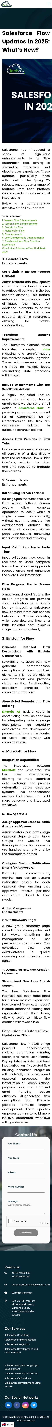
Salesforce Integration (17, 1344)
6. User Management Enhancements (23, 237)
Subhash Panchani (22, 1292)
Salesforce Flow (30, 408)
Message (13, 1201)
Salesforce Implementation (20, 1339)
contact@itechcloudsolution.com (31, 1284)
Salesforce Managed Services (21, 1373)
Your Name (14, 1143)
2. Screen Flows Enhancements (19, 223)
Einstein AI (12, 712)
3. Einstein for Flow (12, 227)
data (46, 349)
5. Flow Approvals (12, 234)
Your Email (13, 1158)
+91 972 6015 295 (21, 1276)
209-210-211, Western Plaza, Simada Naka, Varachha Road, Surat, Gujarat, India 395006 (23, 1308)
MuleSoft (9, 770)
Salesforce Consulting (16, 1335)
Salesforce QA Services (17, 1378)
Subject (12, 1172)
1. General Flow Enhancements (19, 220)
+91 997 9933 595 (21, 1273)
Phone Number (16, 1186)
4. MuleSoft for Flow (13, 230)
